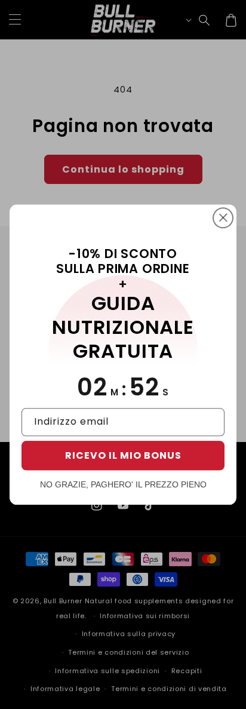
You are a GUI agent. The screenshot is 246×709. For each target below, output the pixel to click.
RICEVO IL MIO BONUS (123, 455)
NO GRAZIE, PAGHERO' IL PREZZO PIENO (123, 484)
